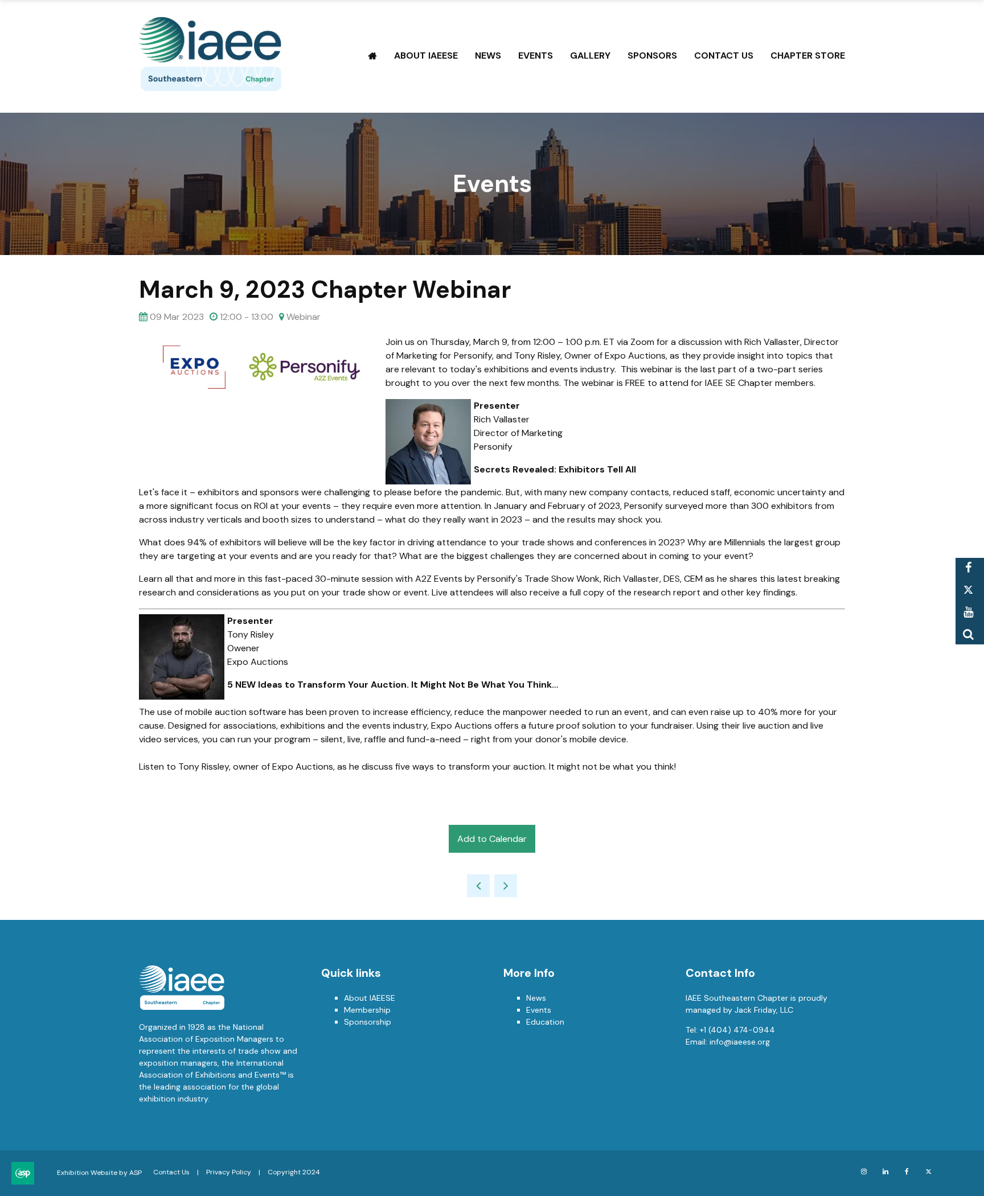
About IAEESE (426, 55)
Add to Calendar (492, 839)
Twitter (968, 590)
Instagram (864, 1172)
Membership (367, 1010)
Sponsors (652, 55)
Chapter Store (807, 55)
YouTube (968, 612)
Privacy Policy (228, 1172)
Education (545, 1022)
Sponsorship (367, 1022)
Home (372, 55)
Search (968, 634)
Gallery (590, 55)
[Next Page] (505, 885)
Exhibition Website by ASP (99, 1172)
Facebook (968, 568)
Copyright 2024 (294, 1172)
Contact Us (723, 55)
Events (535, 55)
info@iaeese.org (740, 1042)
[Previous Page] (478, 885)
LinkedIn (885, 1172)
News (488, 55)
